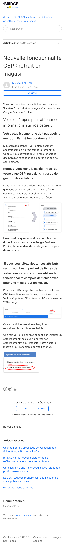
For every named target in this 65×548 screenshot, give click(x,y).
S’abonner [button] (32, 93)
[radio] (23, 408)
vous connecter (24, 515)
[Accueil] (10, 7)
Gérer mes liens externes (18, 487)
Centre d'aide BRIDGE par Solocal (20, 17)
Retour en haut (12, 426)
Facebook (5, 389)
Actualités (47, 17)
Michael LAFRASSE (23, 83)
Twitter (10, 389)
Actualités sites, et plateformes (19, 21)
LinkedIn (15, 389)
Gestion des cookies (40, 539)
